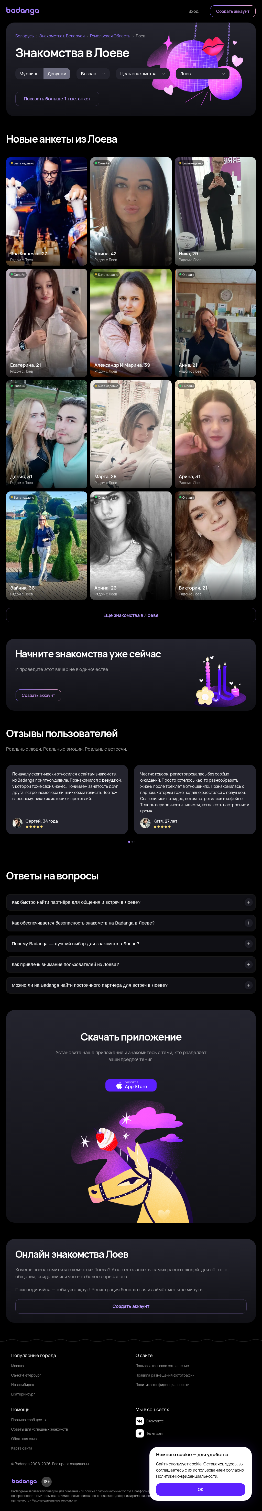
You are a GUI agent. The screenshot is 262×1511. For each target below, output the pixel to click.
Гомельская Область (110, 36)
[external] (131, 1085)
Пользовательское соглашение (162, 1365)
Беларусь (24, 36)
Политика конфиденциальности (162, 1384)
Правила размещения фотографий (165, 1375)
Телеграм (154, 1433)
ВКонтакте (155, 1421)
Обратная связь (24, 1438)
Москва (17, 1365)
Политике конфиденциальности (186, 1476)
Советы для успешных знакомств (39, 1429)
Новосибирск (22, 1384)
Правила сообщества (29, 1419)
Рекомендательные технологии (55, 1500)
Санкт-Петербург (26, 1375)
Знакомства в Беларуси (62, 36)
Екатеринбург (23, 1394)
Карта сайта (21, 1448)
